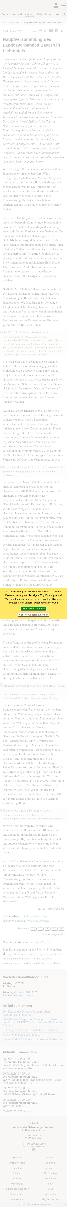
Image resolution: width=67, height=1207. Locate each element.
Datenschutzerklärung (46, 602)
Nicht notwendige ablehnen (33, 614)
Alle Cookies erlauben (33, 608)
